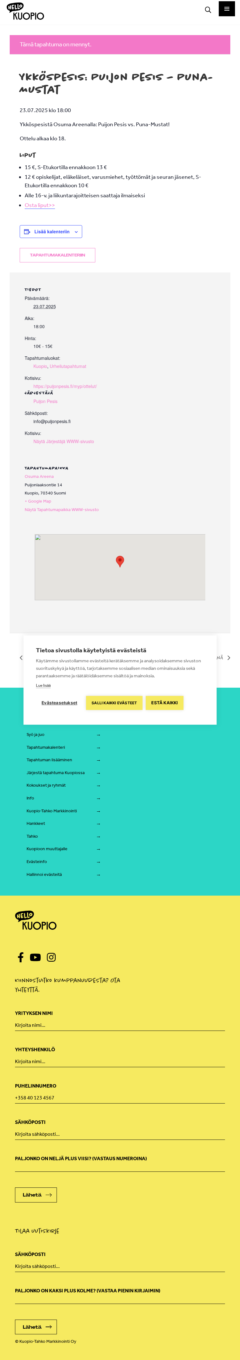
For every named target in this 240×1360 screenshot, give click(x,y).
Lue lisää (43, 685)
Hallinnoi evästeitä (44, 874)
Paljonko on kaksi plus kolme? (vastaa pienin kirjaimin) (87, 1291)
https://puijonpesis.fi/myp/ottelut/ (65, 386)
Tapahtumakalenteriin (57, 255)
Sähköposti (30, 1122)
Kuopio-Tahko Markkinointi (52, 811)
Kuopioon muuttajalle (47, 848)
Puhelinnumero (35, 1086)
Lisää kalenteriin (52, 231)
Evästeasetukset (59, 702)
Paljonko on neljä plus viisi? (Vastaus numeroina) (81, 1158)
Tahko (32, 836)
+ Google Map (38, 501)
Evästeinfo (37, 861)
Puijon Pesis (45, 401)
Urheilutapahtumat (68, 366)
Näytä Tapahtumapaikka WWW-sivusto (62, 509)
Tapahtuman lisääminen (49, 760)
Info (30, 798)
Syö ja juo (35, 734)
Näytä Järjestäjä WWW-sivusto (63, 441)
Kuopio (40, 366)
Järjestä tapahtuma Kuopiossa (56, 772)
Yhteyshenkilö (35, 1049)
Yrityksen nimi (34, 1013)
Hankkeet (36, 823)
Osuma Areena (39, 476)
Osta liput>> (40, 205)
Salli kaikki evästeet (114, 703)
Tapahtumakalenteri (46, 747)
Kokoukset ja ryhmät (46, 785)
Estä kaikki (164, 702)
